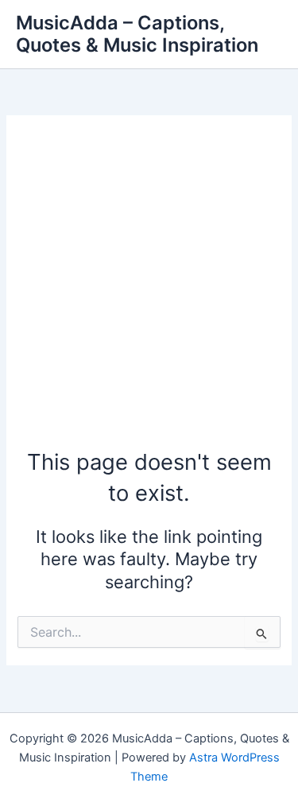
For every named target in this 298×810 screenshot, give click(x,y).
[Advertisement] (149, 290)
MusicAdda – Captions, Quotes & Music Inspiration (137, 33)
